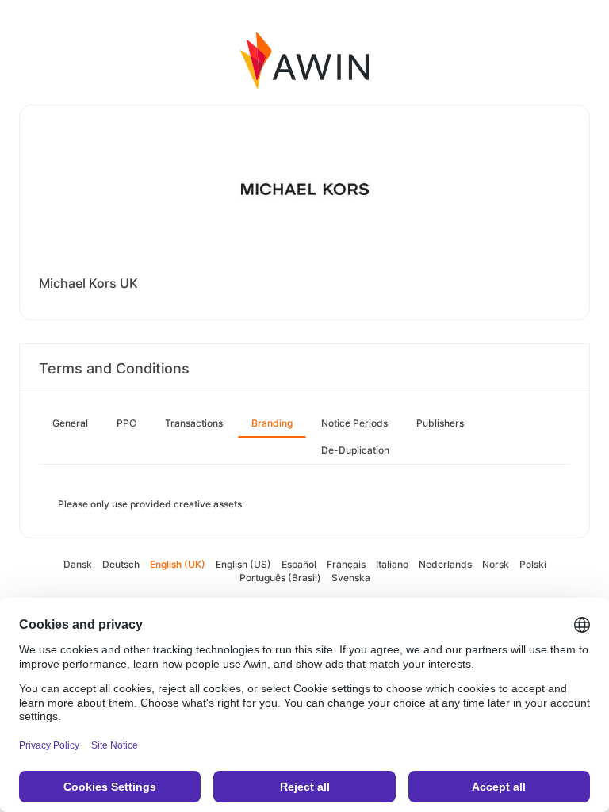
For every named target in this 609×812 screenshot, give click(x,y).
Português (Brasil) (280, 578)
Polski (532, 564)
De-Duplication (355, 450)
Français (346, 564)
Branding (272, 423)
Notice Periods (354, 423)
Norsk (495, 564)
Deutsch (121, 564)
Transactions (194, 423)
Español (299, 564)
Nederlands (445, 564)
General (70, 423)
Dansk (77, 564)
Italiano (392, 564)
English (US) (243, 564)
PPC (126, 423)
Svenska (350, 578)
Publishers (440, 423)
